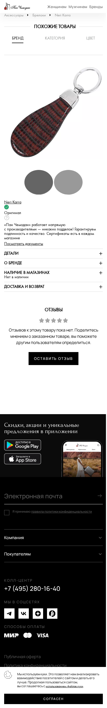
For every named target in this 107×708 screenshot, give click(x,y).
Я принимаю (52, 512)
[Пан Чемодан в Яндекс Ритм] (52, 613)
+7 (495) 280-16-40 (32, 588)
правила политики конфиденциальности (61, 511)
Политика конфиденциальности (35, 665)
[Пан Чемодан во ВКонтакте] (23, 613)
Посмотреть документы (23, 244)
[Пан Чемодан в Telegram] (9, 613)
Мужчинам (78, 6)
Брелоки (39, 15)
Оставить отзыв (53, 358)
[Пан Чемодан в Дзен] (38, 613)
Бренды (96, 6)
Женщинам (56, 6)
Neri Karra (63, 15)
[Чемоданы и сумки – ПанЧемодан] (17, 6)
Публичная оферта (22, 656)
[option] (53, 114)
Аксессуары (13, 15)
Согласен (53, 699)
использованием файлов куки (64, 686)
